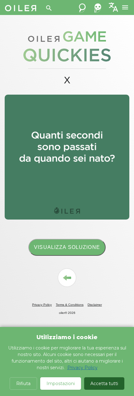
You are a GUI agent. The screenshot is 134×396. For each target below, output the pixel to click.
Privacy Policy (42, 304)
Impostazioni (60, 383)
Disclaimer (95, 304)
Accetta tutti (104, 383)
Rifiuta (23, 383)
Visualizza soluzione (67, 247)
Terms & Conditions (70, 304)
